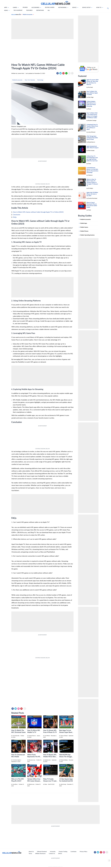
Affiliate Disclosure (40, 853)
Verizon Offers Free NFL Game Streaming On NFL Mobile (34, 781)
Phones (25, 7)
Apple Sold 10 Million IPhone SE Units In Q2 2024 (92, 194)
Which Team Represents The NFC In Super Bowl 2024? (34, 756)
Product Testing (63, 851)
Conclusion (16, 214)
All (49, 10)
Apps (5, 7)
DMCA (60, 853)
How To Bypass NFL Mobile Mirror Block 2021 (50, 756)
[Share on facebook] (57, 73)
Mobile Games (84, 227)
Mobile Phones (84, 231)
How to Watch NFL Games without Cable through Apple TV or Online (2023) (38, 212)
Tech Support (18, 10)
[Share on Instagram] (18, 708)
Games (15, 7)
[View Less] (25, 708)
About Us (31, 851)
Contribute (73, 851)
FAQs (15, 217)
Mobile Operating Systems (87, 235)
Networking (62, 7)
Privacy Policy (83, 851)
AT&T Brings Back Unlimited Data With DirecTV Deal (92, 138)
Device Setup (86, 7)
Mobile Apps (83, 223)
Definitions (40, 10)
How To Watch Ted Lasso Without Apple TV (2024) (92, 93)
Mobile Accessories (17, 80)
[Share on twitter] (60, 73)
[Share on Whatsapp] (66, 73)
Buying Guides (49, 7)
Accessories (35, 7)
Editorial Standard (42, 851)
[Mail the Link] (72, 73)
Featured (29, 10)
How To (98, 7)
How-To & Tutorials (30, 80)
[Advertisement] (55, 862)
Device (74, 7)
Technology (40, 80)
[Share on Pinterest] (63, 73)
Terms (30, 853)
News (6, 10)
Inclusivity (52, 851)
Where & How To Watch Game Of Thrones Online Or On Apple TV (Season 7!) (92, 182)
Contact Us (52, 853)
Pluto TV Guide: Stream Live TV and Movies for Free (49, 781)
